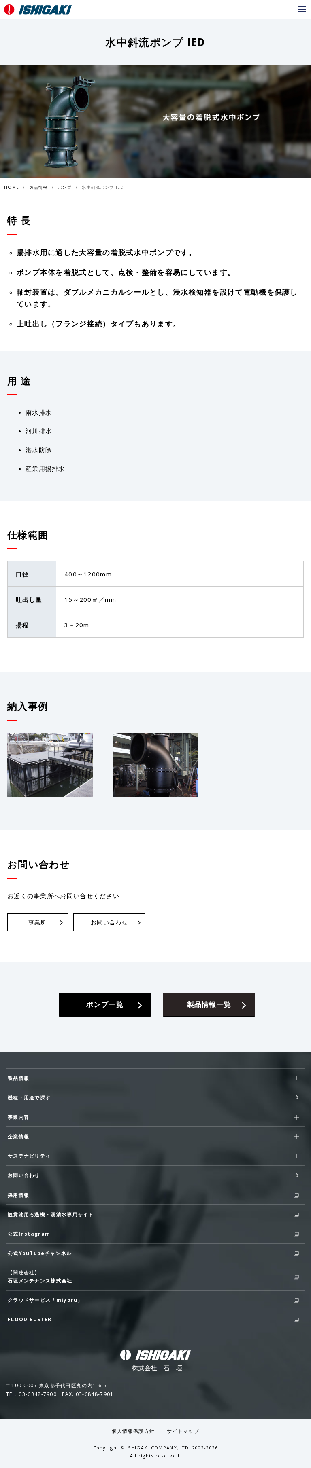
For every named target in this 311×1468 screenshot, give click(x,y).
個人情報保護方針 (133, 1431)
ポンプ (65, 187)
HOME (11, 187)
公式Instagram (29, 1233)
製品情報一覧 (209, 1004)
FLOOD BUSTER (30, 1319)
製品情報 (39, 187)
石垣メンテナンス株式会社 (40, 1280)
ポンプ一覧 (105, 1004)
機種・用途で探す (29, 1097)
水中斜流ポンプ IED (103, 187)
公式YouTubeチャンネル (40, 1253)
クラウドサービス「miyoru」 (45, 1300)
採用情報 (18, 1195)
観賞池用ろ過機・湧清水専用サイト (51, 1214)
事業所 (37, 922)
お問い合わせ (109, 922)
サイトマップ (183, 1431)
